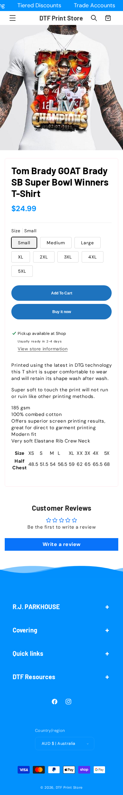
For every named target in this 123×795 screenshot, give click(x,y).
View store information (42, 349)
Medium (56, 243)
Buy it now (61, 312)
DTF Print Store (69, 787)
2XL (44, 257)
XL (20, 257)
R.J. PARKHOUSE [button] (36, 606)
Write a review (62, 544)
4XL (92, 257)
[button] (13, 18)
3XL (68, 257)
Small (24, 243)
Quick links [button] (28, 653)
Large (87, 243)
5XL (22, 271)
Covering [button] (25, 630)
